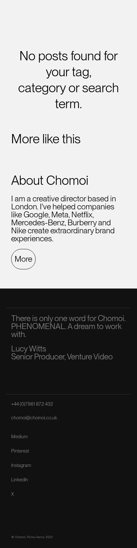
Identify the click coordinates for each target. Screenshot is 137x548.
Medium (19, 436)
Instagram (21, 465)
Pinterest (20, 451)
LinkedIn (19, 480)
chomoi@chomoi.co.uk (34, 418)
